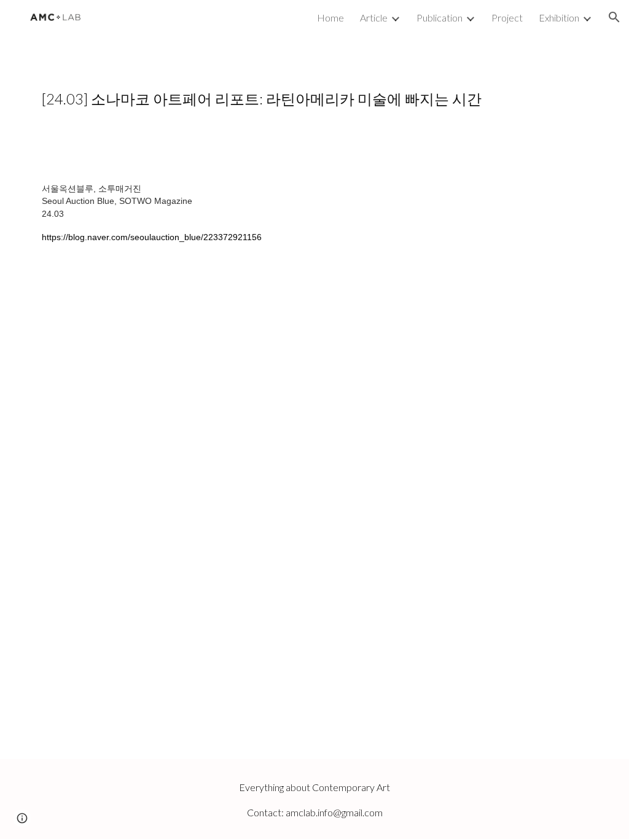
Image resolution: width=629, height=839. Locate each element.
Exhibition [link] (559, 17)
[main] (315, 99)
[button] (614, 17)
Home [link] (330, 17)
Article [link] (374, 17)
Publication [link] (439, 17)
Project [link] (507, 17)
